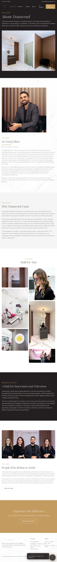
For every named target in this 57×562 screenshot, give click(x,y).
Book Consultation (50, 6)
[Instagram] (44, 556)
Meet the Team (8, 488)
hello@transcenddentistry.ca (37, 544)
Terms (29, 556)
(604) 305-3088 (34, 541)
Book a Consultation (28, 521)
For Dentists (41, 6)
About (33, 6)
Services (20, 6)
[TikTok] (49, 556)
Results (28, 6)
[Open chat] (53, 558)
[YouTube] (46, 556)
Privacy (25, 556)
